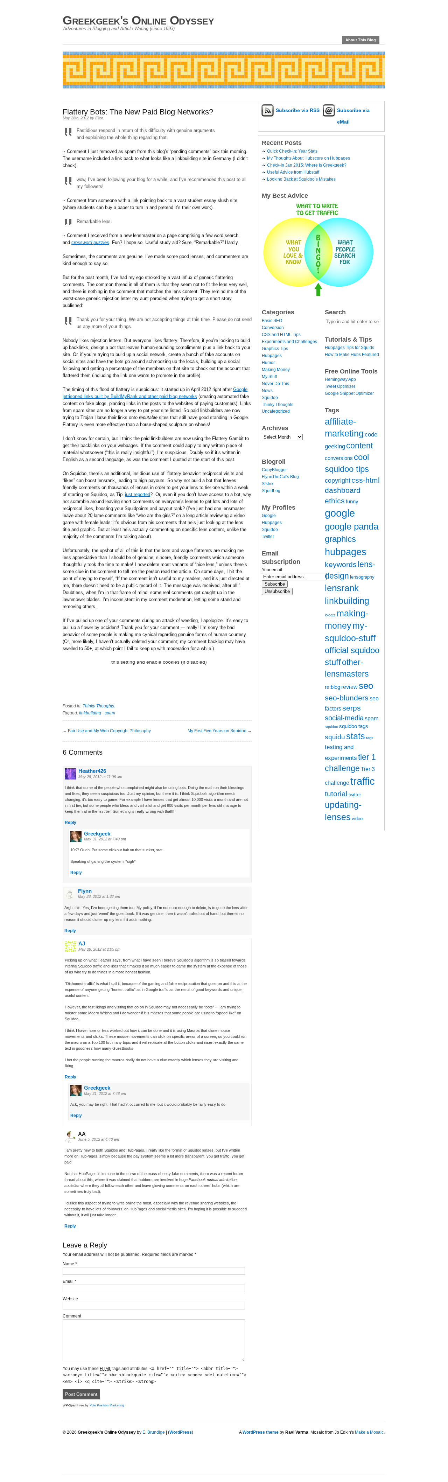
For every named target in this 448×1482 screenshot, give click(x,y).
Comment (72, 1316)
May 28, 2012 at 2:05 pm (99, 949)
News (267, 390)
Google (269, 515)
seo (366, 685)
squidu (335, 737)
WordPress (180, 1432)
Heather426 (92, 771)
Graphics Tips (275, 348)
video (357, 818)
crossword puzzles (90, 242)
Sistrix (267, 483)
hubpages (345, 551)
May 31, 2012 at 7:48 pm (105, 1093)
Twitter (268, 536)
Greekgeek (97, 834)
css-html (365, 480)
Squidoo (270, 397)
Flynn (85, 891)
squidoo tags (353, 726)
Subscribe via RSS (298, 110)
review (349, 687)
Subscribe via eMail (353, 116)
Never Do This (275, 383)
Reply (70, 822)
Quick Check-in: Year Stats (292, 151)
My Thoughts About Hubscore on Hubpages (308, 158)
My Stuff (269, 376)
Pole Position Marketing (107, 1405)
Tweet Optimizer (340, 386)
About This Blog (360, 40)
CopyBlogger (274, 469)
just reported (137, 494)
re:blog (332, 687)
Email (69, 1281)
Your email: (272, 569)
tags (369, 738)
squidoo (331, 727)
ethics (335, 501)
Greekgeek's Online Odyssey (138, 20)
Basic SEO (272, 320)
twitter (355, 794)
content (359, 445)
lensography (362, 577)
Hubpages (272, 355)
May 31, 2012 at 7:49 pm (105, 839)
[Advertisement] (190, 91)
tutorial (336, 794)
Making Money (276, 369)
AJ (81, 943)
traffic (362, 781)
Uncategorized (276, 411)
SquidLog (271, 490)
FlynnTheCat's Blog (280, 476)
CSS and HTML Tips (281, 334)
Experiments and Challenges (289, 341)
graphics (340, 539)
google (340, 513)
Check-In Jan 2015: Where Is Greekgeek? (306, 165)
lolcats (330, 615)
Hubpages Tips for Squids (349, 347)
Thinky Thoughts (98, 706)
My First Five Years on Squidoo (217, 730)
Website (70, 1298)
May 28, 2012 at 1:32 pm (99, 896)
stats (355, 736)
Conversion (273, 327)
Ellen (99, 118)
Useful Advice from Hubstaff (293, 172)
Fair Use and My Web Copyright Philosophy (109, 730)
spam (110, 713)
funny (352, 501)
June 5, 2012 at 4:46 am (98, 1139)
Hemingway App (340, 379)
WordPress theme (261, 1432)
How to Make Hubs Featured (352, 354)
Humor (268, 362)
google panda (351, 526)
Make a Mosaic (369, 1432)
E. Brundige (153, 1432)
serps (351, 708)
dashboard (342, 490)
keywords (341, 564)
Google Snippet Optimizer (349, 393)
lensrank (342, 588)
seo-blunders (347, 698)
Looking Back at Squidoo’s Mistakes (301, 179)
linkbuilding (90, 713)
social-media (344, 718)
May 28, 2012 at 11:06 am (100, 777)
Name (70, 1263)
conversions (339, 458)
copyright (337, 480)
